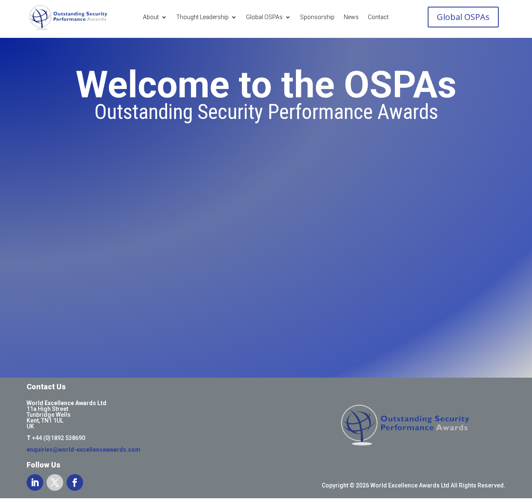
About (151, 17)
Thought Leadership (202, 17)
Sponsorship (317, 17)
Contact (378, 17)
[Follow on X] (55, 482)
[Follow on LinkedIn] (35, 482)
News (351, 17)
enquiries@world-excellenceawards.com (83, 449)
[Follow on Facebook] (74, 482)
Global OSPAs (264, 17)
